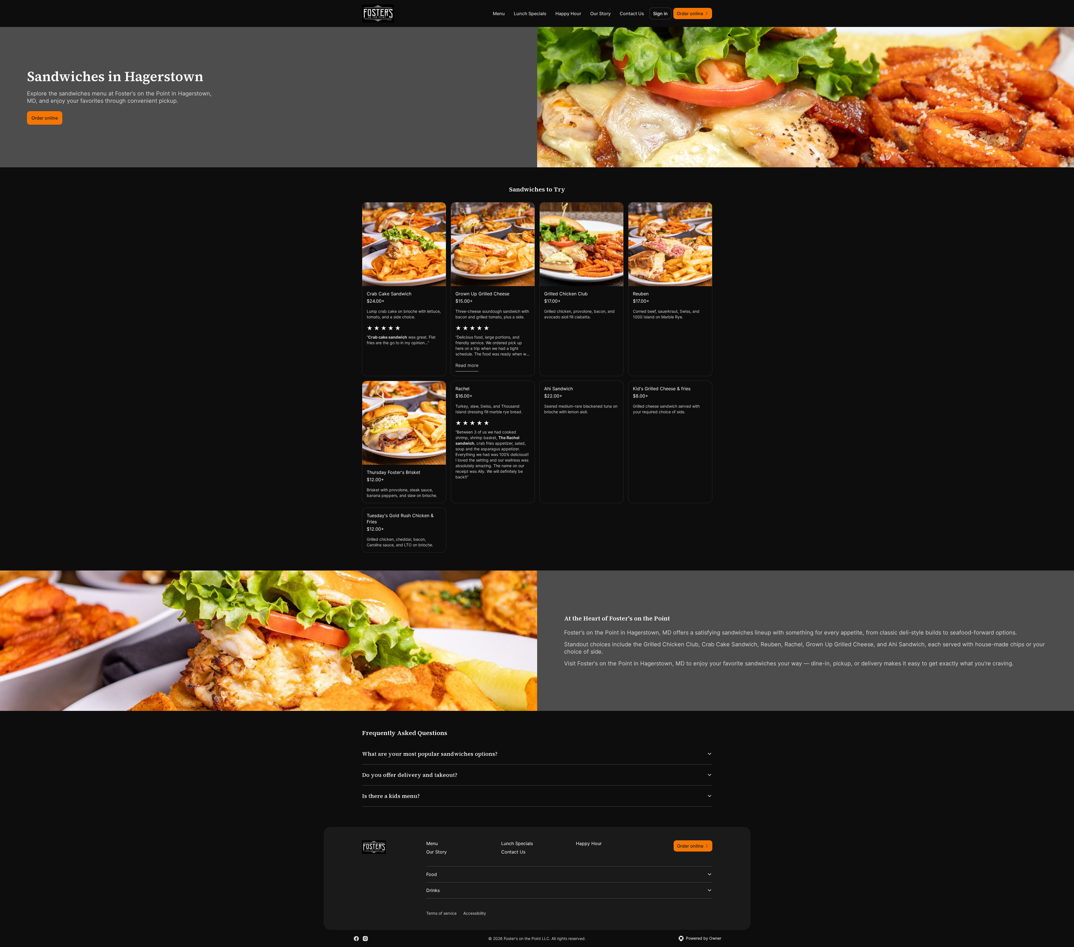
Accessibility (474, 913)
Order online (44, 118)
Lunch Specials (530, 13)
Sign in (660, 13)
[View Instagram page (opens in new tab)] (365, 938)
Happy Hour (568, 13)
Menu (499, 13)
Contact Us (632, 13)
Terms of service (441, 913)
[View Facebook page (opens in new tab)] (356, 938)
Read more (466, 365)
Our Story (600, 13)
